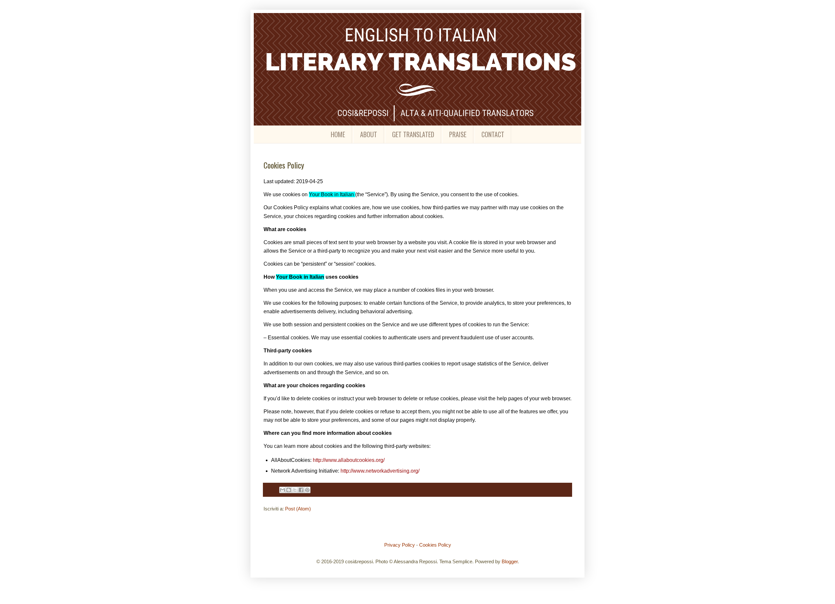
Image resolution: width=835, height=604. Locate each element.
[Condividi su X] (295, 490)
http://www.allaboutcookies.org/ (349, 460)
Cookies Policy (435, 545)
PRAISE (457, 134)
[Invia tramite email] (282, 490)
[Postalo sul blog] (288, 490)
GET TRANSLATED (413, 134)
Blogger (510, 561)
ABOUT (368, 134)
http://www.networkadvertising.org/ (380, 471)
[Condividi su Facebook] (301, 490)
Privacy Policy (399, 545)
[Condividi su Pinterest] (307, 490)
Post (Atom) (298, 508)
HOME (338, 134)
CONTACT (492, 134)
